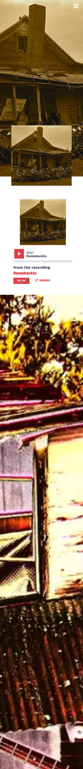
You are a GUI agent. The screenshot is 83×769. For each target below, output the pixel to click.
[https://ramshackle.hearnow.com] (42, 346)
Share (44, 280)
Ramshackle (24, 273)
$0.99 (21, 280)
